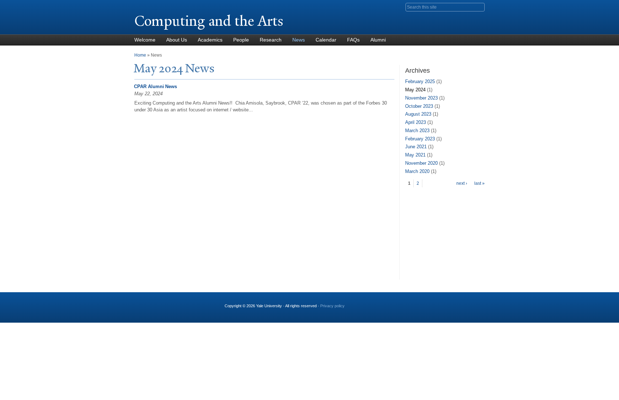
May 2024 (415, 89)
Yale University (154, 6)
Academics (210, 40)
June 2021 (416, 146)
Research (271, 40)
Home (140, 55)
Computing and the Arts (208, 21)
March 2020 (417, 171)
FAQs (353, 40)
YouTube (479, 303)
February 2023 (420, 138)
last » (479, 183)
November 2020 (421, 163)
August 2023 (418, 114)
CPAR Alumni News (155, 86)
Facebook (409, 303)
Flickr (444, 303)
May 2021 (415, 155)
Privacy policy (332, 306)
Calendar (326, 40)
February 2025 (420, 81)
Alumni (378, 40)
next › (461, 183)
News (298, 40)
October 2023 (419, 106)
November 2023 (421, 98)
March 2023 (417, 130)
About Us (176, 40)
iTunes (461, 303)
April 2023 (415, 122)
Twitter (426, 303)
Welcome (144, 40)
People (241, 40)
